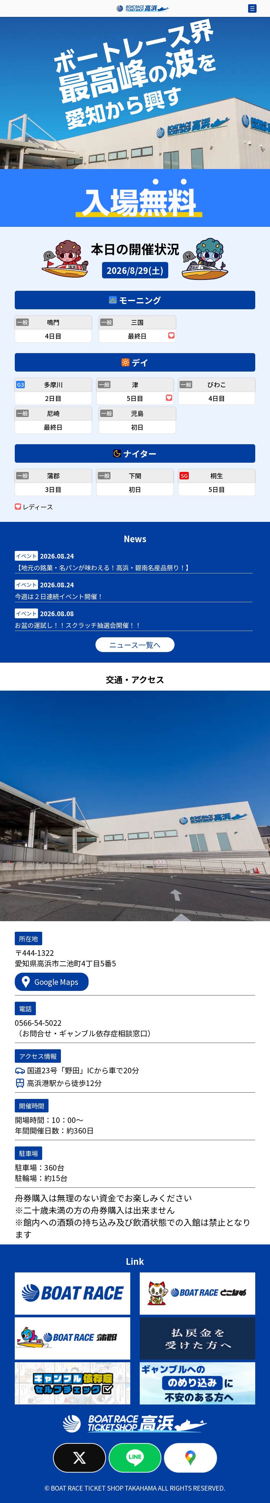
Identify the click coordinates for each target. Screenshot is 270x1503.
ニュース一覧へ (135, 644)
